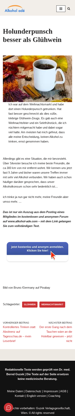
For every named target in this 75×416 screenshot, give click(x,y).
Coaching (54, 395)
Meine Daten (15, 391)
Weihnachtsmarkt (52, 304)
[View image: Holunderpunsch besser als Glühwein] (37, 78)
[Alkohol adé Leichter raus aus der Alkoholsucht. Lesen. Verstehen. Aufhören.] (14, 8)
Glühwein (30, 304)
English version (36, 395)
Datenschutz (33, 391)
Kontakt (19, 395)
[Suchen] (68, 8)
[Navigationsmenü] (60, 8)
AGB (63, 391)
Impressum (51, 391)
